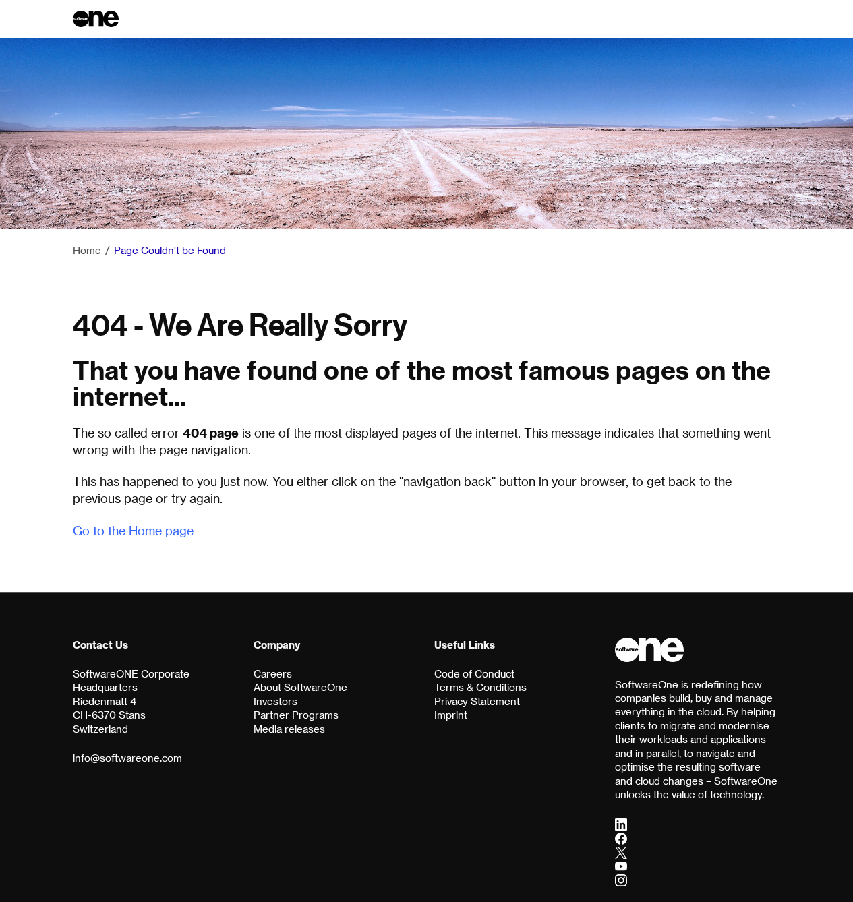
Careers (273, 673)
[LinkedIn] (621, 824)
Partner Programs (296, 715)
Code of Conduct (474, 673)
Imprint (450, 715)
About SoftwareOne (300, 687)
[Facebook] (621, 838)
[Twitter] (621, 852)
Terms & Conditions (480, 687)
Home (87, 250)
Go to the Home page (133, 530)
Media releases (289, 729)
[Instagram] (621, 879)
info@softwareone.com (127, 758)
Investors (275, 701)
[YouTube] (621, 866)
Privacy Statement (477, 701)
